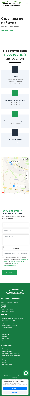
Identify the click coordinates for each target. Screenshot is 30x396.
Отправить (10, 272)
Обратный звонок (7, 364)
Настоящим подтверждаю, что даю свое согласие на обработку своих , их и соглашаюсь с (16, 261)
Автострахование (7, 327)
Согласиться (15, 388)
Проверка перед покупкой (9, 325)
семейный (4, 307)
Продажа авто (6, 334)
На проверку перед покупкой (10, 353)
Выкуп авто (5, 336)
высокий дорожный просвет (9, 302)
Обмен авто (5, 338)
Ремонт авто (5, 341)
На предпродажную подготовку (11, 355)
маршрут (20, 79)
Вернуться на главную (7, 30)
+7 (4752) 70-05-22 (15, 104)
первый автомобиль (7, 309)
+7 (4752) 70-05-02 (15, 102)
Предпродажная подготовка (10, 323)
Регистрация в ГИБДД (8, 320)
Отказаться (15, 392)
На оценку (5, 360)
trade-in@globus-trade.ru (15, 84)
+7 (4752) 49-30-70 (15, 123)
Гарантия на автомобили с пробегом (12, 318)
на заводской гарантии (7, 311)
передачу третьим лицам (17, 261)
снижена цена (5, 304)
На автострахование (7, 351)
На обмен (5, 362)
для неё (3, 306)
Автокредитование (7, 330)
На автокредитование (8, 348)
